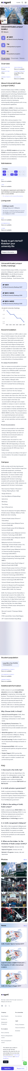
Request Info (20, 1068)
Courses (14, 58)
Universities (7, 6)
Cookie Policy (16, 1054)
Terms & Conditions (20, 1027)
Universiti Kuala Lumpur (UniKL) (18, 6)
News (22, 58)
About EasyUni (4, 1016)
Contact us (4, 1019)
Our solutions (18, 1016)
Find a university (5, 1032)
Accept (6, 1061)
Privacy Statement (8, 1056)
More (25, 859)
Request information (8, 252)
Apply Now (7, 1068)
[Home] (2, 6)
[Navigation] (25, 2)
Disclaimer (17, 1030)
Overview (5, 58)
